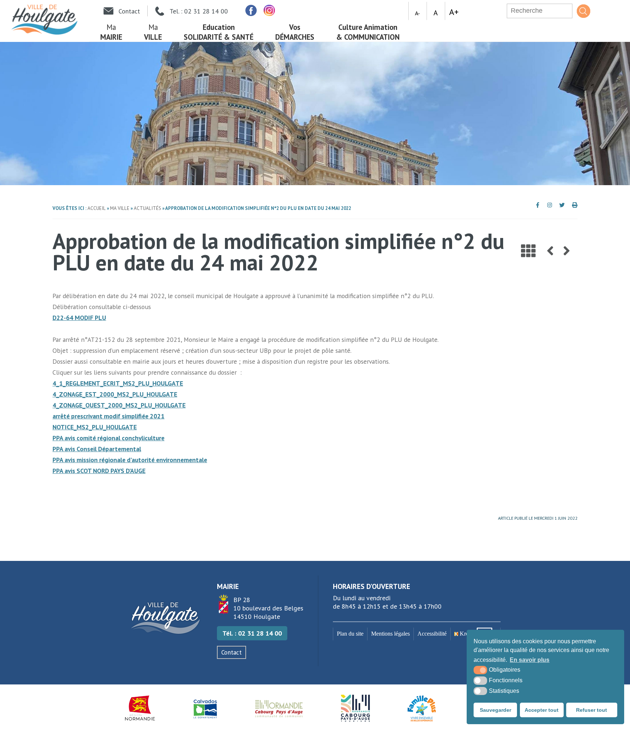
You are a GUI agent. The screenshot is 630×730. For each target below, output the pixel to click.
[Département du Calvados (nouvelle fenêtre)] (205, 708)
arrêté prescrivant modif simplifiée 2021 (108, 416)
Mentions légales (390, 634)
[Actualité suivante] (566, 250)
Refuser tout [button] (591, 710)
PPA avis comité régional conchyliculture (108, 438)
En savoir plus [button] (529, 660)
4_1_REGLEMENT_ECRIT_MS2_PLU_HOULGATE (117, 383)
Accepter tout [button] (542, 710)
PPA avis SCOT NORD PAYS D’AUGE (98, 471)
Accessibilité (432, 634)
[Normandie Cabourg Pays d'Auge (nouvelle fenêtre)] (279, 708)
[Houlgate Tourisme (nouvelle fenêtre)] (355, 708)
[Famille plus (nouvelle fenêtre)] (421, 708)
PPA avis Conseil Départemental (96, 449)
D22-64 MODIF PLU (79, 317)
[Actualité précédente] (550, 250)
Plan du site (350, 634)
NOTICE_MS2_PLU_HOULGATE (94, 427)
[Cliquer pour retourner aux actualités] (528, 250)
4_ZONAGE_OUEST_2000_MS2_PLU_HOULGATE (119, 405)
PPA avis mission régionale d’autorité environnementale (129, 460)
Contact (231, 652)
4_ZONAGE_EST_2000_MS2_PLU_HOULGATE (114, 394)
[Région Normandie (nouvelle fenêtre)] (140, 708)
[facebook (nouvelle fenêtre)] (250, 10)
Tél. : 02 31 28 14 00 (252, 633)
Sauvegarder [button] (495, 710)
